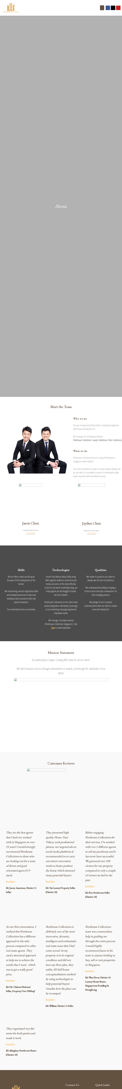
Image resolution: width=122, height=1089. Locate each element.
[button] (102, 7)
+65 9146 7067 (91, 533)
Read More (10, 881)
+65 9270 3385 (30, 533)
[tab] (21, 881)
